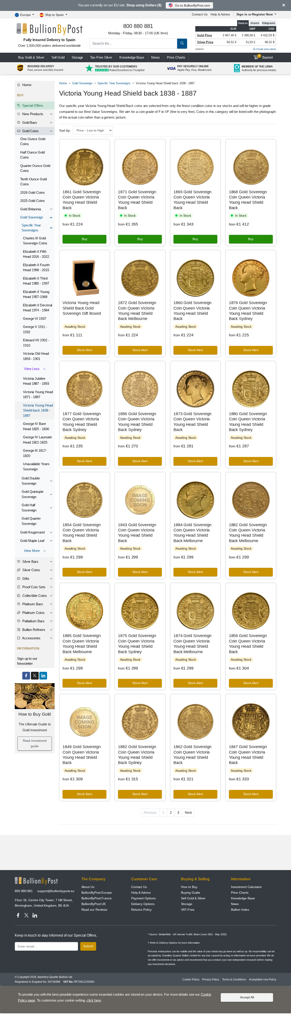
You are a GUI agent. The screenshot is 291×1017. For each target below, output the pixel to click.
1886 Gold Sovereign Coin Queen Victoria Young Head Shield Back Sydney (137, 422)
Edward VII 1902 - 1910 (36, 342)
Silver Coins (30, 570)
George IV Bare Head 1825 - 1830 (36, 426)
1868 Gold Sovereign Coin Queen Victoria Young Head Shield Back (248, 200)
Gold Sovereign (82, 83)
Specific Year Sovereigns (114, 83)
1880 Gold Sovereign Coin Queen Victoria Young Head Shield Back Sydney (248, 422)
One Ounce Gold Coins (32, 141)
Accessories (30, 638)
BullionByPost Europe (96, 892)
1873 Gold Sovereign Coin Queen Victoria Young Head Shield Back (192, 422)
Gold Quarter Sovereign (31, 521)
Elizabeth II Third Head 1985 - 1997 (36, 280)
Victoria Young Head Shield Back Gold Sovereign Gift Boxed (82, 308)
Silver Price (205, 42)
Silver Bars (29, 561)
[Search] (182, 44)
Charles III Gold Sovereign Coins (35, 240)
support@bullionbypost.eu (55, 891)
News (155, 57)
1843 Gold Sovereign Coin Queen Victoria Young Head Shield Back (137, 533)
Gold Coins (30, 131)
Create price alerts (266, 49)
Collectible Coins (34, 596)
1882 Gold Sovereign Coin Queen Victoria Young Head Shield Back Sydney (137, 754)
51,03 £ (250, 42)
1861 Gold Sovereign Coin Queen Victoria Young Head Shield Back (81, 200)
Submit (88, 946)
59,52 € (231, 42)
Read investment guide (35, 743)
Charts (176, 57)
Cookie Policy (190, 979)
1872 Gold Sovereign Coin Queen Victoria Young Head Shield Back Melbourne (137, 310)
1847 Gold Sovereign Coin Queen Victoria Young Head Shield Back (248, 754)
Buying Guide (190, 892)
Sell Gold (58, 57)
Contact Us (139, 887)
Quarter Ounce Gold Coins (35, 168)
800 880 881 (24, 891)
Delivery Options (143, 904)
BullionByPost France (96, 898)
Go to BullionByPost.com (192, 5)
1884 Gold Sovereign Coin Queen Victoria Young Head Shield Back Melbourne (192, 533)
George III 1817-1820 (35, 453)
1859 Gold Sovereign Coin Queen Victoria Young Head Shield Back (248, 643)
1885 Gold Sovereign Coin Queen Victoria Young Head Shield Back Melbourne (81, 643)
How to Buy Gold (34, 714)
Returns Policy (141, 909)
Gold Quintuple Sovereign (32, 494)
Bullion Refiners (33, 630)
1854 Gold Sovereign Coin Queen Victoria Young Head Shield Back (81, 533)
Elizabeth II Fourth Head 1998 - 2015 (36, 267)
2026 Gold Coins (32, 192)
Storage (77, 57)
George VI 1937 (34, 318)
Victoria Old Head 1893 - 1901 (36, 356)
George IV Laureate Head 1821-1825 (37, 439)
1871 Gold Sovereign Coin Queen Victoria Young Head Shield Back (137, 200)
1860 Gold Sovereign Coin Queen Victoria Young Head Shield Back (192, 310)
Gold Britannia (30, 209)
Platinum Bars (32, 604)
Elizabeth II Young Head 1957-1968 (36, 294)
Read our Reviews (94, 909)
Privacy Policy (210, 979)
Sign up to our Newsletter (27, 661)
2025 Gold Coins (32, 201)
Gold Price (204, 35)
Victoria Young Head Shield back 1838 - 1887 (38, 410)
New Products (32, 114)
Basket (266, 56)
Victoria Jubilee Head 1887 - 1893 (36, 381)
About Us (87, 887)
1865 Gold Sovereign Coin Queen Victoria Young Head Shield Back (192, 200)
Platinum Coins (33, 613)
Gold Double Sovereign (31, 480)
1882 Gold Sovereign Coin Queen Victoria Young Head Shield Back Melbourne (248, 533)
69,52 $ (269, 42)
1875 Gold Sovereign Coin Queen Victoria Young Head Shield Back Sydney (137, 643)
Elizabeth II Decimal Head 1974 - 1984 (37, 307)
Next (188, 812)
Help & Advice (220, 14)
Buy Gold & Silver (31, 57)
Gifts (25, 578)
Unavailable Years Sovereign (36, 466)
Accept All (247, 997)
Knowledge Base (131, 57)
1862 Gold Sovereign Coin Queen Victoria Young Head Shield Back (192, 754)
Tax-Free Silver (101, 57)
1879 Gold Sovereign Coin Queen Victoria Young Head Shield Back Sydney (248, 310)
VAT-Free (187, 909)
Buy (84, 239)
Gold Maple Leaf (32, 541)
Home (63, 83)
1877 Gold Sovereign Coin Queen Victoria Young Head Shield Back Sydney (81, 422)
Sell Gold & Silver (193, 898)
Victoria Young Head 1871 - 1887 (38, 394)
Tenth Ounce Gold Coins (33, 181)
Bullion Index (240, 909)
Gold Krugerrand (32, 532)
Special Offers (32, 105)
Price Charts (239, 892)
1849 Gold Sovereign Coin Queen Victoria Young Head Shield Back (81, 754)
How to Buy (189, 887)
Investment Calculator (246, 887)
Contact (200, 14)
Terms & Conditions (234, 979)
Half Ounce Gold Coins (32, 154)
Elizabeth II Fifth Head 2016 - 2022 (36, 254)
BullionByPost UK (93, 904)
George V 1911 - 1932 (35, 329)
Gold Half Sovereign (29, 507)
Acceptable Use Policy (262, 979)
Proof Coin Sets (33, 587)
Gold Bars (29, 122)
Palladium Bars (33, 621)
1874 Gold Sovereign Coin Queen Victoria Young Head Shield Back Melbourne (192, 643)
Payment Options (143, 898)
